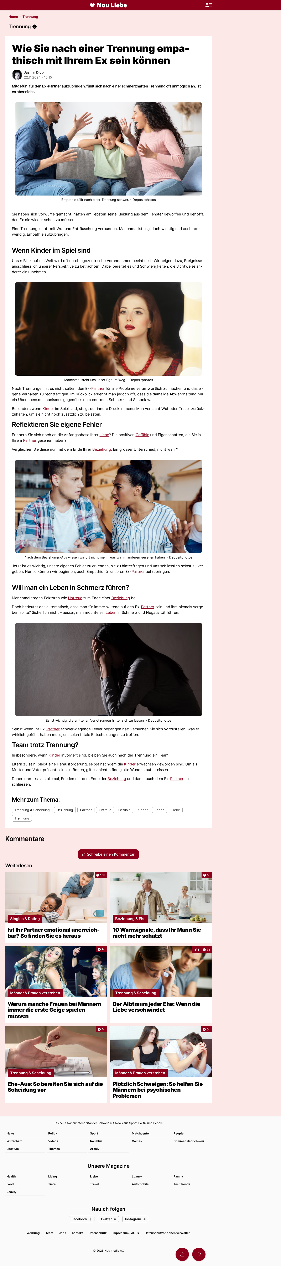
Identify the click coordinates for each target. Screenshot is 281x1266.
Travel (94, 1184)
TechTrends (182, 1184)
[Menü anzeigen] (208, 5)
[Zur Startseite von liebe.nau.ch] (108, 4)
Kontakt (77, 1233)
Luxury (137, 1176)
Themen (54, 1148)
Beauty (11, 1191)
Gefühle (142, 435)
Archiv (94, 1148)
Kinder (48, 408)
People (178, 1133)
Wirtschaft (14, 1141)
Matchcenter (141, 1133)
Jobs (62, 1233)
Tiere (52, 1184)
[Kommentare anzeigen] (198, 1254)
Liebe (104, 435)
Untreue (75, 598)
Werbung (33, 1233)
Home (13, 17)
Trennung (30, 17)
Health (11, 1176)
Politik (52, 1133)
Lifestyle (13, 1148)
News (11, 1133)
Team (49, 1233)
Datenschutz (98, 1233)
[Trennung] (108, 26)
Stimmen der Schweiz (189, 1141)
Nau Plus (96, 1141)
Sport (94, 1133)
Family (178, 1176)
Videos (53, 1141)
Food (10, 1184)
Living (52, 1176)
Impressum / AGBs (126, 1233)
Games (137, 1141)
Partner (98, 388)
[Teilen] (182, 1254)
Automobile (140, 1184)
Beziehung (101, 449)
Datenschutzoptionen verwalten (168, 1233)
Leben (111, 612)
